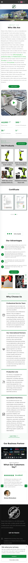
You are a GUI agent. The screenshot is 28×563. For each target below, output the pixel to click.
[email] (26, 279)
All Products (21, 143)
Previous (2, 486)
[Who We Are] (14, 103)
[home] (14, 6)
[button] (1, 16)
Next (26, 486)
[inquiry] (26, 283)
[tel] (26, 275)
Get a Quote (17, 234)
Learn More (14, 86)
